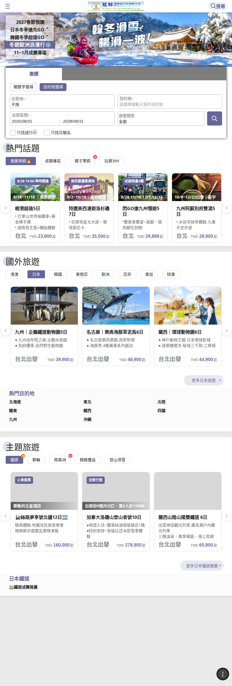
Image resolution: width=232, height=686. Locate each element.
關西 (87, 410)
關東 (13, 410)
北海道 (15, 402)
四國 (162, 410)
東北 (87, 402)
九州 (13, 419)
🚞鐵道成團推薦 (23, 587)
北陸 (162, 402)
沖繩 (87, 419)
